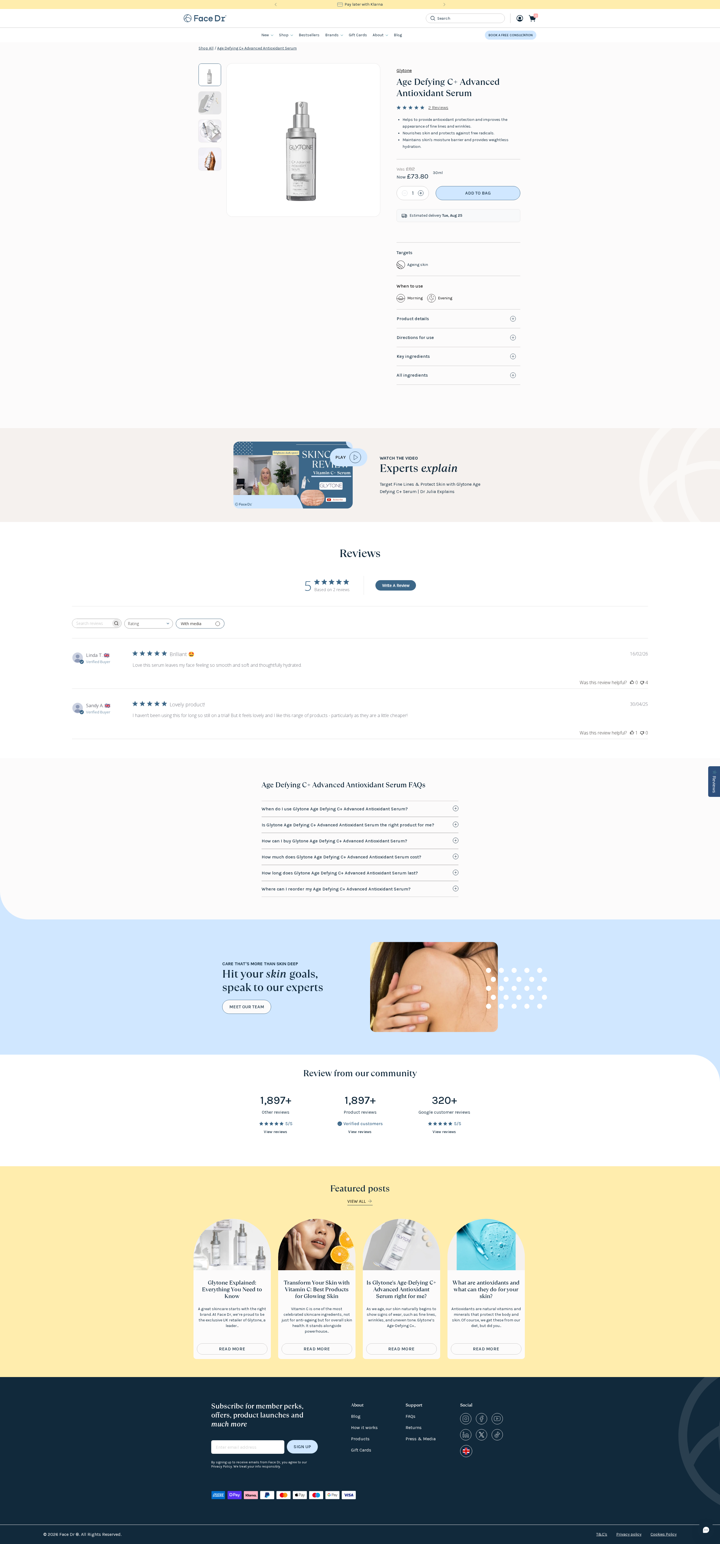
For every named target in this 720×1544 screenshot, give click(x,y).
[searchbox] (91, 623)
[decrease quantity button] (404, 193)
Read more (232, 1348)
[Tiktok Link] (497, 1435)
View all (356, 1201)
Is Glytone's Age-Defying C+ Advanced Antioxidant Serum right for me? (401, 1289)
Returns (414, 1427)
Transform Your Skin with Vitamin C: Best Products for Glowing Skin (317, 1289)
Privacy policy (629, 1534)
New (265, 35)
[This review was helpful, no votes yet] (632, 682)
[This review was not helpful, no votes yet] (642, 733)
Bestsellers (309, 35)
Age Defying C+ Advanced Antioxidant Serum (257, 48)
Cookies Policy (664, 1534)
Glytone (404, 70)
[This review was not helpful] (642, 682)
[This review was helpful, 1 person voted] (632, 733)
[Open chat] (706, 1530)
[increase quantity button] (421, 193)
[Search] (433, 18)
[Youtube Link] (497, 1419)
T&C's (601, 1534)
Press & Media (421, 1438)
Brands (332, 35)
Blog (398, 35)
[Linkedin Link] (465, 1435)
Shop (284, 35)
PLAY (340, 457)
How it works (364, 1427)
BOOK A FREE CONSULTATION (511, 35)
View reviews (275, 1131)
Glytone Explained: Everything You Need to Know (232, 1289)
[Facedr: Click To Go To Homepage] (205, 18)
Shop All (206, 48)
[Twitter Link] (481, 1435)
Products (360, 1438)
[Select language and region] (466, 1451)
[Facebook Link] (481, 1419)
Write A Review (396, 585)
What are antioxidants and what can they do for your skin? (486, 1289)
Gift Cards (358, 35)
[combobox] (148, 624)
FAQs (410, 1416)
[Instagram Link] (465, 1419)
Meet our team (246, 1006)
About (378, 35)
